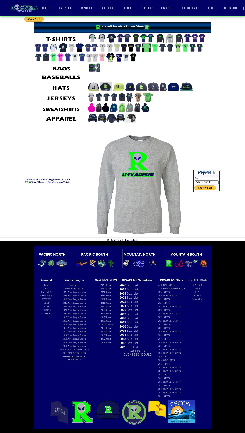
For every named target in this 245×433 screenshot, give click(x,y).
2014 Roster (106, 331)
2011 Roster (106, 342)
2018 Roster (106, 313)
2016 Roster (106, 321)
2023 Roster (106, 296)
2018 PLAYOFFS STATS (169, 342)
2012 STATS (164, 385)
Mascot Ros (197, 299)
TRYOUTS (166, 8)
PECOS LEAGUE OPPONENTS (74, 349)
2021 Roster (106, 303)
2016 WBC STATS (166, 360)
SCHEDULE (108, 8)
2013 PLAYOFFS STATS (169, 382)
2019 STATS (164, 335)
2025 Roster (106, 288)
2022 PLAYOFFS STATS (169, 313)
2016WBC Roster (106, 324)
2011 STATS (164, 396)
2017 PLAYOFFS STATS (169, 349)
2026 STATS (164, 292)
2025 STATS (164, 299)
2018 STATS (164, 339)
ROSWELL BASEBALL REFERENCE (74, 358)
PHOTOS (46, 313)
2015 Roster (106, 328)
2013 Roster (106, 335)
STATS (127, 8)
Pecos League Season (74, 292)
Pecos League (74, 285)
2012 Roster (106, 339)
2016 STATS (164, 357)
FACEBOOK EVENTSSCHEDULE (138, 353)
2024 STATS (164, 303)
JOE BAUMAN (230, 8)
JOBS (46, 306)
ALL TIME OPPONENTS (74, 353)
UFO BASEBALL (189, 8)
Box (126, 285)
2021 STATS (164, 324)
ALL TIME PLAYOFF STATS (171, 288)
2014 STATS (164, 374)
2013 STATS (164, 378)
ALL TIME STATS (166, 285)
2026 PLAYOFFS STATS (169, 296)
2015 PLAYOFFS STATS (169, 367)
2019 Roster (106, 310)
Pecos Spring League (74, 288)
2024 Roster (106, 292)
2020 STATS (164, 328)
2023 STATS (164, 310)
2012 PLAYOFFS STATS (169, 389)
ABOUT (45, 8)
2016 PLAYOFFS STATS (169, 353)
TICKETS (146, 8)
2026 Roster (106, 285)
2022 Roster (106, 299)
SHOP (210, 8)
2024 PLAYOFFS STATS (169, 306)
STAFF (197, 296)
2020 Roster (106, 306)
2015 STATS (164, 364)
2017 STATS (164, 346)
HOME (46, 285)
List (135, 285)
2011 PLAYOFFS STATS (169, 392)
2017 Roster (106, 317)
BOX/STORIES (47, 296)
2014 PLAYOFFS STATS (169, 371)
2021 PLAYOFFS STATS (169, 321)
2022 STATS (164, 317)
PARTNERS (65, 8)
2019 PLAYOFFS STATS (169, 331)
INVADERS (86, 8)
